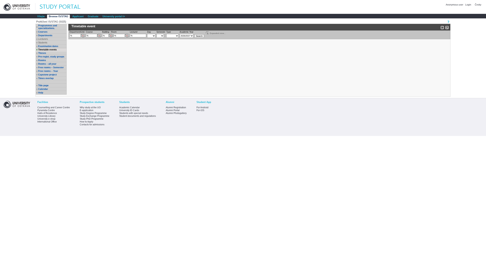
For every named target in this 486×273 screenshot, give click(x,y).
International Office (47, 121)
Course (89, 32)
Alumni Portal (173, 110)
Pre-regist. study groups (51, 56)
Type (168, 32)
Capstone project (47, 74)
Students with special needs (133, 113)
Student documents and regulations (137, 116)
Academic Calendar (129, 107)
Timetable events (47, 49)
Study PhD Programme (91, 119)
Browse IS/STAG (58, 16)
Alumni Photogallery (176, 113)
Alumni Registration (176, 107)
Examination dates (48, 46)
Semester (160, 32)
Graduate (93, 16)
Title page (43, 85)
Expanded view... (218, 33)
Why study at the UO (90, 107)
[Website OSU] (19, 7)
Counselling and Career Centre (53, 107)
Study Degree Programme (93, 113)
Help (40, 92)
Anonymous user (455, 4)
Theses (42, 53)
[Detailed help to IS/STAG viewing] (447, 28)
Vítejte (41, 16)
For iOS (200, 110)
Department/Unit (76, 32)
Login (468, 4)
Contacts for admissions (92, 124)
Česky (478, 4)
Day (149, 32)
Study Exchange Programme (94, 116)
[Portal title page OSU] (64, 7)
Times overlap (46, 78)
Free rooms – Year (48, 71)
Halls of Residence (47, 113)
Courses (42, 32)
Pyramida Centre (46, 110)
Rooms (42, 60)
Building (105, 32)
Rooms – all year (47, 64)
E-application (86, 110)
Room (114, 32)
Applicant (78, 16)
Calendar (43, 89)
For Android (202, 107)
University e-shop (46, 119)
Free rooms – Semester (51, 67)
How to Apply (86, 121)
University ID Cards (129, 110)
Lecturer (134, 32)
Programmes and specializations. (47, 27)
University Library (46, 116)
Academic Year (186, 32)
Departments (45, 35)
